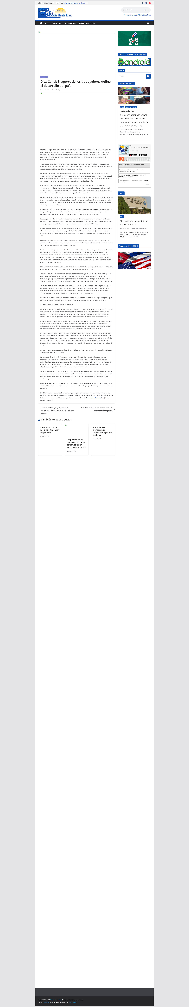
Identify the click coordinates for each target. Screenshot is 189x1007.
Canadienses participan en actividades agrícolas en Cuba (102, 431)
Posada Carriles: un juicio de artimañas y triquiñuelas (49, 430)
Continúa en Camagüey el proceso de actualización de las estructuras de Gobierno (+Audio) (57, 411)
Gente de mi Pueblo (131, 107)
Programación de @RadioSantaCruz (137, 15)
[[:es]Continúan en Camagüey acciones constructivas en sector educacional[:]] (76, 425)
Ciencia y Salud (70, 23)
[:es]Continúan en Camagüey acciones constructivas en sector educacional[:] (76, 443)
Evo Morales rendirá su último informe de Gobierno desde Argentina (97, 409)
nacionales (57, 23)
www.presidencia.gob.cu (96, 398)
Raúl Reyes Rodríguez (138, 126)
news (121, 216)
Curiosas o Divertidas (87, 23)
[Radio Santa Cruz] (40, 23)
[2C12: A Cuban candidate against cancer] (134, 205)
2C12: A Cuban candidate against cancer (134, 222)
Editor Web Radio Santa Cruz (140, 228)
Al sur (47, 23)
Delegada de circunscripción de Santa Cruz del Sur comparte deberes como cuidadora (134, 117)
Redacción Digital (56, 90)
